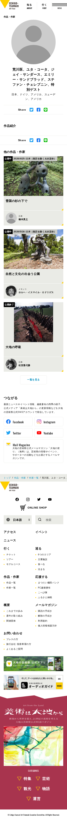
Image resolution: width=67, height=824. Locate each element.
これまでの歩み (14, 611)
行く (7, 548)
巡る (38, 548)
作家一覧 (34, 478)
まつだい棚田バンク (48, 582)
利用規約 (42, 621)
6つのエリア (44, 554)
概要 (7, 605)
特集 (27, 779)
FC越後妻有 (44, 587)
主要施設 (42, 559)
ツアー (9, 559)
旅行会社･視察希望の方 (18, 644)
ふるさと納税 (45, 597)
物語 (46, 789)
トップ (7, 478)
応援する (41, 576)
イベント (41, 532)
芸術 (46, 779)
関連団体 (11, 621)
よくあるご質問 (14, 649)
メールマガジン (46, 605)
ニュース (10, 540)
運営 (37, 799)
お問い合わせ (13, 633)
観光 (27, 789)
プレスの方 (12, 639)
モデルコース (13, 564)
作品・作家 (9, 16)
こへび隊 (42, 592)
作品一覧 (11, 582)
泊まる (41, 569)
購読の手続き (45, 611)
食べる (41, 564)
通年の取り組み (14, 616)
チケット (11, 554)
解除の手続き (45, 616)
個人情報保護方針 (47, 625)
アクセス (10, 532)
